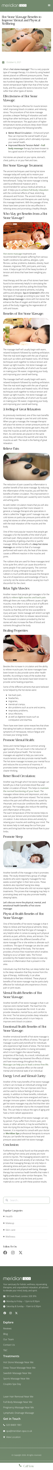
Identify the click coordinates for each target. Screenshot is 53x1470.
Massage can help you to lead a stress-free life (25, 1064)
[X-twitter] (21, 1253)
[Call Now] (20, 1465)
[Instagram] (13, 1253)
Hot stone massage (12, 253)
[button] (49, 5)
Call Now (28, 1466)
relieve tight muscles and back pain (28, 597)
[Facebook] (5, 1253)
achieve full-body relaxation (34, 190)
